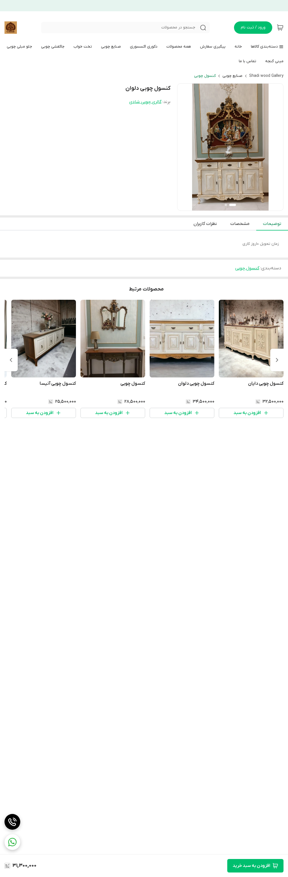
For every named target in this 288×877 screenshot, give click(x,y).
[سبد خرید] (280, 27)
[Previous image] (185, 147)
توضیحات (272, 224)
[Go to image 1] (232, 205)
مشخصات (239, 224)
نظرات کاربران (205, 224)
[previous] (277, 360)
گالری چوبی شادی (145, 102)
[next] (11, 360)
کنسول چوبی (205, 76)
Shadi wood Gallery (266, 76)
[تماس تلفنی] (12, 822)
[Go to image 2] (226, 205)
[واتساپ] (12, 842)
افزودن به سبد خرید (251, 866)
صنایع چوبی (232, 76)
